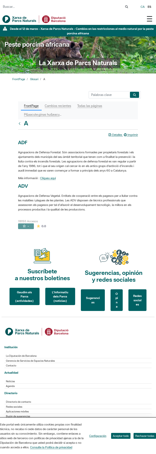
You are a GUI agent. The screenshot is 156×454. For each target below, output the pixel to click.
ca (143, 7)
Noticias (10, 381)
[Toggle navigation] (149, 18)
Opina (116, 300)
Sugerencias (93, 300)
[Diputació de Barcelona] (37, 331)
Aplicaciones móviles (17, 411)
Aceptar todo (121, 436)
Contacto (11, 365)
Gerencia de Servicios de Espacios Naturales (30, 360)
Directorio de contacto (18, 401)
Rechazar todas (144, 436)
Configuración (97, 436)
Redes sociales (137, 300)
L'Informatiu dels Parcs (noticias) (60, 296)
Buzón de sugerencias (18, 416)
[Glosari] (20, 123)
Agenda (10, 386)
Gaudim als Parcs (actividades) (24, 296)
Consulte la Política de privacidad (51, 447)
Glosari (34, 79)
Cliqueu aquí (48, 178)
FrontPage (18, 79)
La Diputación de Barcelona (21, 356)
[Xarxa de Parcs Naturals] (34, 19)
